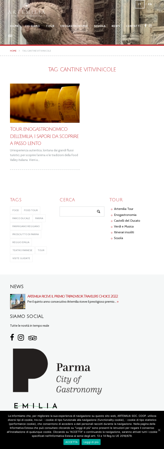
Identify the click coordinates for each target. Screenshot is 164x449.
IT (139, 4)
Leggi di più (91, 442)
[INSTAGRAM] (150, 25)
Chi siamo (32, 26)
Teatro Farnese (22, 250)
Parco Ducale (21, 218)
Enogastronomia (74, 26)
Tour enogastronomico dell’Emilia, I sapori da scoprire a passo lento (44, 136)
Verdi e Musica (124, 226)
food (15, 210)
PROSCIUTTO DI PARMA (25, 234)
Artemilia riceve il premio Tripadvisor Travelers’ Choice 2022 (72, 296)
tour (41, 250)
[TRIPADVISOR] (10, 35)
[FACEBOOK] (146, 25)
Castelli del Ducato (127, 221)
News (116, 26)
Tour (50, 26)
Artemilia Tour (123, 209)
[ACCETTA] (159, 430)
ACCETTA (71, 442)
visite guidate (21, 258)
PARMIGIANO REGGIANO (26, 226)
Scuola (100, 26)
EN (150, 4)
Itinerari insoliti (124, 232)
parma (39, 218)
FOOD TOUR (31, 210)
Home (14, 26)
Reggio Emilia (20, 242)
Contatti (133, 26)
